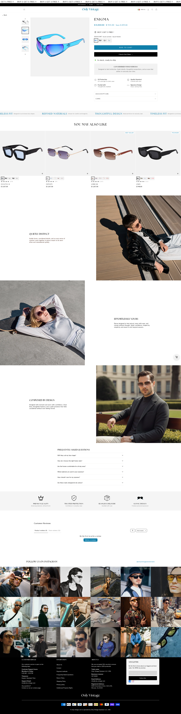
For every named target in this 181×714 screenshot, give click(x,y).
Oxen (138, 184)
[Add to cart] (42, 174)
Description (102, 94)
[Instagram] (133, 681)
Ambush (94, 184)
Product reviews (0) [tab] (41, 530)
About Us (59, 664)
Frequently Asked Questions (65, 674)
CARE (98, 98)
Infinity (49, 184)
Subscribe (143, 678)
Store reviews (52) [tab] (54, 530)
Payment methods (62, 671)
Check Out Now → (126, 54)
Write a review (90, 540)
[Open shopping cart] (176, 357)
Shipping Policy (61, 681)
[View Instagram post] (15, 582)
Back (4, 15)
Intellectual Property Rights (65, 688)
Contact (59, 668)
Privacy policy (61, 684)
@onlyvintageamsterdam (146, 561)
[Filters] (132, 530)
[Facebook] (130, 681)
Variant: (107, 36)
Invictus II (5, 184)
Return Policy (60, 678)
